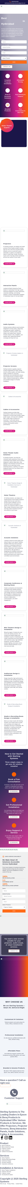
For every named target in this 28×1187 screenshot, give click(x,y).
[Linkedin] (10, 1138)
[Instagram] (6, 1138)
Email (2, 50)
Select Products (5, 56)
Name (2, 39)
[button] (25, 9)
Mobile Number (5, 45)
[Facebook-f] (2, 1138)
